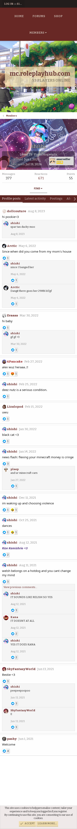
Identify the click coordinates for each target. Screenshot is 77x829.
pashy (12, 739)
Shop (58, 16)
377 (9, 178)
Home (19, 16)
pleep (14, 469)
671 (41, 178)
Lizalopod (15, 406)
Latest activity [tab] (35, 198)
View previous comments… (20, 587)
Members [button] (36, 32)
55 (71, 178)
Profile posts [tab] (11, 198)
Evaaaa (12, 315)
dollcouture (16, 211)
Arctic (12, 246)
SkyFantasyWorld (21, 669)
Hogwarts (50, 154)
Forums (38, 16)
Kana (14, 617)
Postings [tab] (56, 198)
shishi (15, 223)
